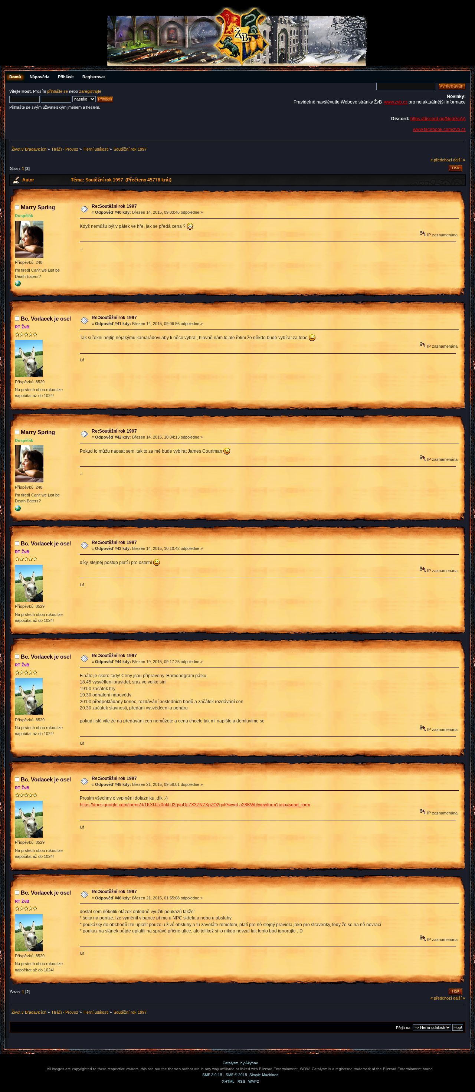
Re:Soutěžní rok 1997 (114, 206)
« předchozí (441, 160)
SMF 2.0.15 (212, 1075)
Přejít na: (404, 1028)
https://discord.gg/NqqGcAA (438, 118)
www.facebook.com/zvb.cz (439, 129)
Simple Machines (263, 1075)
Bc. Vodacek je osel (46, 318)
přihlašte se (57, 91)
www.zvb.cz (395, 102)
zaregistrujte (90, 91)
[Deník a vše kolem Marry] (18, 285)
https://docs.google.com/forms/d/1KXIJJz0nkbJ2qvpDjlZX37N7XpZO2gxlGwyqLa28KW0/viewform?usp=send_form (195, 804)
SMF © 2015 (236, 1075)
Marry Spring (38, 207)
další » (459, 160)
